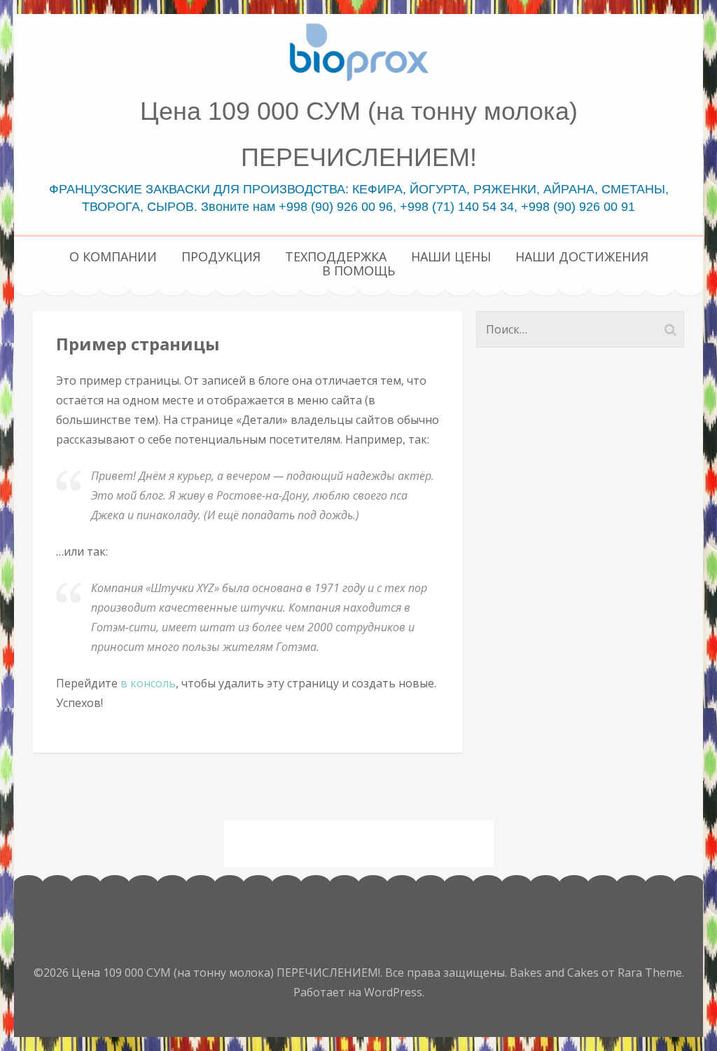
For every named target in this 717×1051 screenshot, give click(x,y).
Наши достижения (581, 256)
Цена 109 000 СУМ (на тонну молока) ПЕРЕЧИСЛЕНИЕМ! (225, 972)
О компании (113, 256)
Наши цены (451, 256)
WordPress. (394, 992)
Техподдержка (336, 256)
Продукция (220, 256)
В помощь (358, 270)
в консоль (148, 683)
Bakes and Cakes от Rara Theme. (597, 972)
